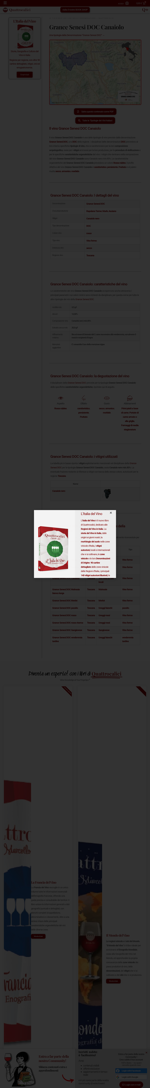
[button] (111, 512)
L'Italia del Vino (91, 514)
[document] (75, 544)
